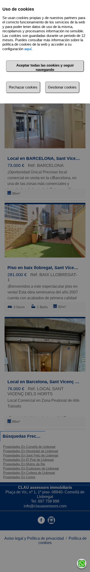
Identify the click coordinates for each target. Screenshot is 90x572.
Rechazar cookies (23, 87)
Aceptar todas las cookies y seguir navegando (45, 67)
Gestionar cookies (62, 87)
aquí (27, 49)
